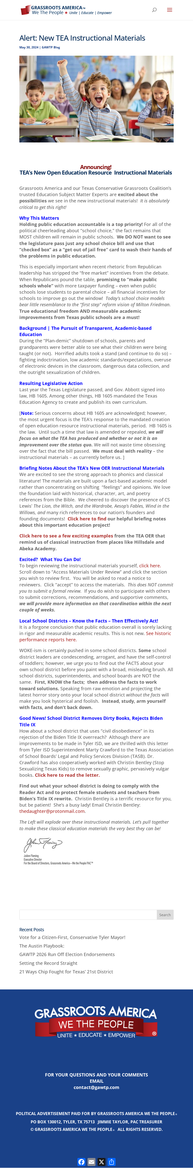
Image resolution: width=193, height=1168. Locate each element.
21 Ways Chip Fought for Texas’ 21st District (66, 972)
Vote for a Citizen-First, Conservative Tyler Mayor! (72, 937)
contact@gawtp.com (96, 1087)
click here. (150, 566)
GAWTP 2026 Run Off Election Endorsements (67, 954)
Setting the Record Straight (48, 963)
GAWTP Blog (51, 47)
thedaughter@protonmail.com (52, 811)
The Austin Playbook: (41, 946)
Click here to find (87, 519)
